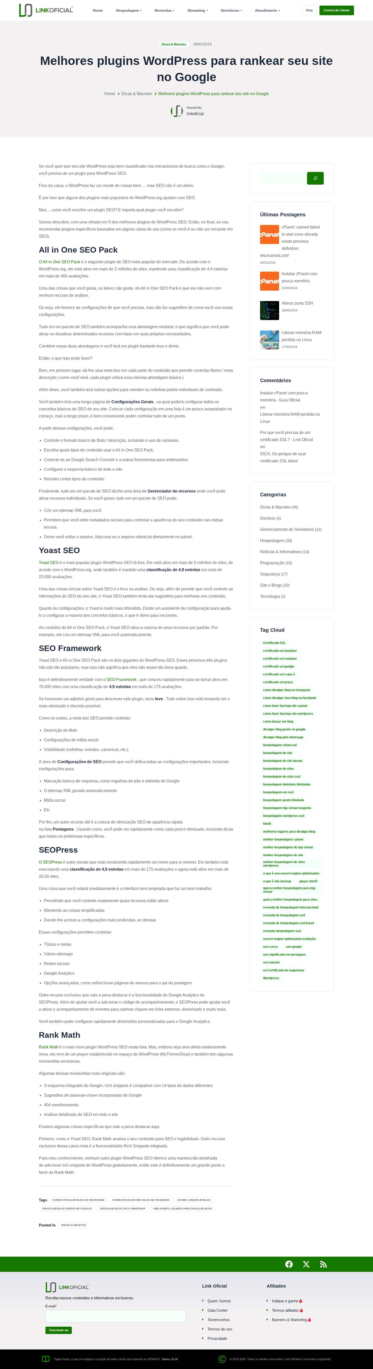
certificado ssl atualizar (280, 651)
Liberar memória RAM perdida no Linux (301, 336)
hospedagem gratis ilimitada (283, 800)
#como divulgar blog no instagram (78, 1200)
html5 (267, 824)
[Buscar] (315, 178)
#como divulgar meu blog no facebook (140, 1200)
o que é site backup (277, 881)
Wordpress (271, 978)
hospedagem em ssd (278, 792)
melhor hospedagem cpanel (283, 839)
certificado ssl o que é (279, 674)
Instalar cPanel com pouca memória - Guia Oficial (284, 396)
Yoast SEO (49, 562)
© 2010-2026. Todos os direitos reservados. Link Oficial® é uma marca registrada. (280, 1359)
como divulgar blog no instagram (286, 690)
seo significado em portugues (284, 954)
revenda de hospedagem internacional (290, 907)
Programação (272, 563)
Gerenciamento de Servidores (287, 529)
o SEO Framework (120, 679)
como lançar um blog (278, 721)
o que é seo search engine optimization (291, 873)
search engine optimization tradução (289, 939)
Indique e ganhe (285, 1301)
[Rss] (323, 1264)
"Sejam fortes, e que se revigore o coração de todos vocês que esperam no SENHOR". (115, 1359)
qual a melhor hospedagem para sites (290, 899)
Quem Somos (219, 1301)
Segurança (270, 574)
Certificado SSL (274, 643)
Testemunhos (219, 1320)
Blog (309, 10)
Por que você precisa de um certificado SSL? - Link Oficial (286, 436)
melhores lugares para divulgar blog (289, 831)
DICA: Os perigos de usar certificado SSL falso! (283, 457)
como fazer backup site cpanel (285, 706)
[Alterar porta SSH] (269, 310)
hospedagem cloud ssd (280, 745)
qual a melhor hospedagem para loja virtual (289, 889)
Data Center (218, 1310)
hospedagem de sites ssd (281, 776)
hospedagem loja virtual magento (287, 808)
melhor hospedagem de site (283, 855)
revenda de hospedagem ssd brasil (288, 923)
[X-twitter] (306, 1264)
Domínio (267, 518)
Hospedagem (272, 540)
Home (109, 94)
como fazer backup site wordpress (288, 713)
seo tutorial (271, 962)
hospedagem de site (277, 753)
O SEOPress (50, 862)
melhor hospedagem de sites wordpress (284, 863)
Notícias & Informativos (280, 552)
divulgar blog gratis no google (284, 729)
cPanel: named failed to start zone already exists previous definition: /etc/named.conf (290, 241)
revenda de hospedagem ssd (284, 915)
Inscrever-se (58, 1330)
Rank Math (48, 1047)
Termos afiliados (286, 1310)
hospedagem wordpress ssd (283, 816)
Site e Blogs (271, 585)
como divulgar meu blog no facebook (289, 698)
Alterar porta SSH (297, 303)
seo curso (270, 947)
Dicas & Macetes (174, 44)
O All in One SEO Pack (59, 262)
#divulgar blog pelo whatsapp (122, 1208)
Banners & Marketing (290, 1320)
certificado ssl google (278, 666)
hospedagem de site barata (282, 761)
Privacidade (217, 1338)
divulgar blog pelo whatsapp (283, 737)
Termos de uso (220, 1329)
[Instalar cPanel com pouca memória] (269, 281)
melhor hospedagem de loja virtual (288, 847)
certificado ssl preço (278, 682)
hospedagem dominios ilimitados (287, 784)
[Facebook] (289, 1264)
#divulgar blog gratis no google (67, 1208)
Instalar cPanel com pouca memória (299, 277)
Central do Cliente (337, 10)
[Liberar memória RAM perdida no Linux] (269, 339)
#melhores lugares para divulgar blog (182, 1208)
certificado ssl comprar (280, 658)
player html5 (308, 881)
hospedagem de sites (278, 768)
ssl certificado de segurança (283, 970)
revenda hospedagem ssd (282, 931)
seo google (294, 947)
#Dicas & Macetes (73, 1225)
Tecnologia (270, 596)
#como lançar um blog (194, 1200)
